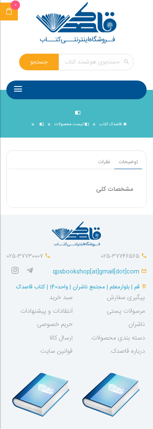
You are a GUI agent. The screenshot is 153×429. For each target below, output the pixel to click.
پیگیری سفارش (126, 298)
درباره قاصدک (128, 351)
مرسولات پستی (126, 311)
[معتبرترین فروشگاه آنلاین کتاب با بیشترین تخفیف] (76, 23)
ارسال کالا (61, 338)
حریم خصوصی (55, 325)
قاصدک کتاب (111, 124)
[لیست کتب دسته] (41, 124)
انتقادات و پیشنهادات (46, 311)
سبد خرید (61, 298)
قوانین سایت (56, 351)
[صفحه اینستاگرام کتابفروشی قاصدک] (17, 272)
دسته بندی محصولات (118, 338)
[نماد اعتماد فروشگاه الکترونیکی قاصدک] (42, 391)
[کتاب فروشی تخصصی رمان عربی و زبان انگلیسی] (32, 272)
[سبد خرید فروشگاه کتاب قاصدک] (9, 11)
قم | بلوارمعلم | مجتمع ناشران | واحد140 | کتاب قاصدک (77, 287)
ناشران (136, 325)
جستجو (39, 62)
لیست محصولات (69, 124)
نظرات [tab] (104, 162)
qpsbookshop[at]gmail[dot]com (96, 271)
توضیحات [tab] (128, 162)
